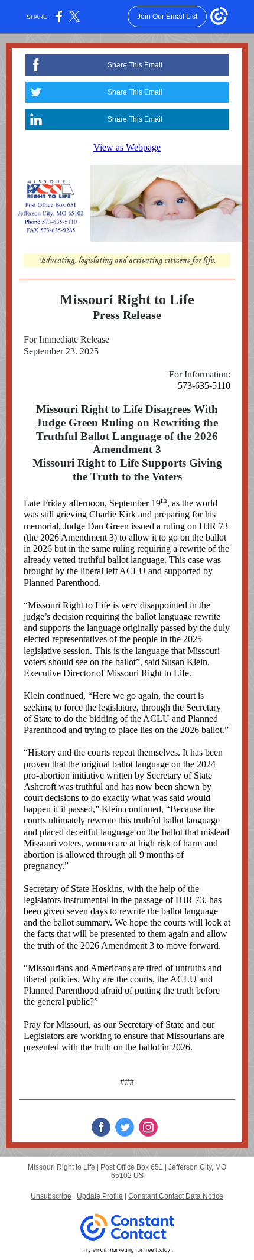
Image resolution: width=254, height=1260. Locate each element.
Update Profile (100, 1196)
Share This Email (135, 65)
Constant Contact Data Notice (175, 1196)
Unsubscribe (51, 1196)
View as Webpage (127, 147)
